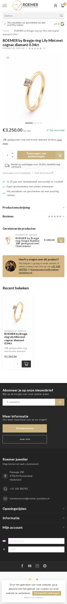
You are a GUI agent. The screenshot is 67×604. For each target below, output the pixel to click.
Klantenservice (24, 428)
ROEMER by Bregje (14, 48)
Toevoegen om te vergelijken (17, 172)
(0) (44, 48)
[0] (62, 5)
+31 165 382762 (19, 488)
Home (6, 30)
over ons (25, 439)
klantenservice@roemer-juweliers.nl (39, 271)
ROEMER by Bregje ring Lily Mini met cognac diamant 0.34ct (15, 338)
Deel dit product (43, 172)
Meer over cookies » (34, 597)
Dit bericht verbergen (46, 593)
